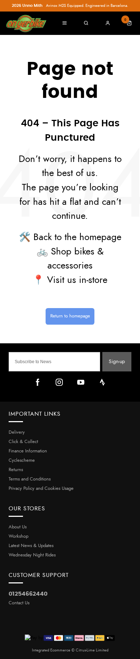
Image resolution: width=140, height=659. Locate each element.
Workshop (18, 536)
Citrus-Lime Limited (92, 650)
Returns (16, 470)
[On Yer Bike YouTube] (81, 382)
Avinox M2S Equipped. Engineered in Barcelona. (70, 6)
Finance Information (28, 451)
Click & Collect (23, 441)
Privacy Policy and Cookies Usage (41, 488)
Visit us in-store (77, 280)
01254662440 (28, 594)
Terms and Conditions (30, 479)
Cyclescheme (22, 460)
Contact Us (19, 603)
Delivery (17, 432)
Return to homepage (70, 316)
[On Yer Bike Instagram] (59, 382)
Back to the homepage (77, 237)
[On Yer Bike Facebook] (38, 382)
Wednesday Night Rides (32, 555)
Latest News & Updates (31, 545)
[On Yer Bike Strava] (102, 382)
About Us (18, 527)
